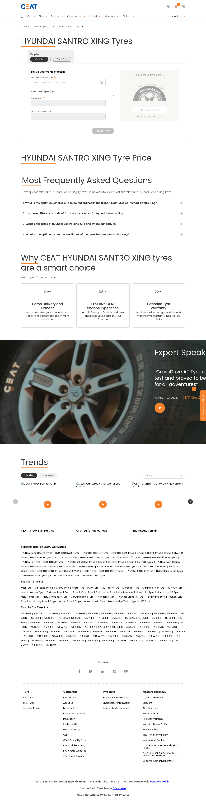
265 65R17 (139, 631)
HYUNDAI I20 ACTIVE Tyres (81, 562)
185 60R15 (130, 618)
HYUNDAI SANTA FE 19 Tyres (64, 575)
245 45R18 (69, 631)
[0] (175, 6)
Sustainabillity (71, 724)
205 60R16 (117, 622)
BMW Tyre (92, 587)
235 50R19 (168, 636)
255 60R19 (106, 640)
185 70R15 (113, 636)
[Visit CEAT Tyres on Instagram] (114, 671)
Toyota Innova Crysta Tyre (90, 601)
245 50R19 (35, 640)
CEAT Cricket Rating (74, 745)
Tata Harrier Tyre (105, 592)
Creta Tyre (78, 587)
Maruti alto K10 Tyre (168, 592)
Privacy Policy (150, 729)
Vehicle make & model (43, 77)
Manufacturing (71, 729)
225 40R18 (179, 631)
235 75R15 (26, 631)
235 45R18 (154, 636)
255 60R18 (92, 640)
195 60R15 (48, 622)
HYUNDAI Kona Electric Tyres (36, 553)
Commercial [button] (74, 16)
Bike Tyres (28, 703)
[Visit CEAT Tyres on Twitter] (91, 671)
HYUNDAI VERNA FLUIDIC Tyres (80, 571)
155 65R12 (93, 613)
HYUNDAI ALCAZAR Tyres (140, 571)
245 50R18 (42, 636)
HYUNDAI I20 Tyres (53, 562)
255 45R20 (78, 640)
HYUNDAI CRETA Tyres (149, 553)
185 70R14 (170, 618)
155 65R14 (119, 613)
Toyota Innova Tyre (61, 601)
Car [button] (29, 16)
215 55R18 (166, 631)
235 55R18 (117, 627)
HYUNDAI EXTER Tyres (35, 575)
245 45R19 (57, 636)
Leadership (69, 708)
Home (24, 26)
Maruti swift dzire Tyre (55, 596)
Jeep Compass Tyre (32, 592)
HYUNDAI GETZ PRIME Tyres (94, 557)
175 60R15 (49, 618)
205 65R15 (131, 622)
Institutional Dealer (153, 740)
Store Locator (150, 713)
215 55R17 (158, 622)
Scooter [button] (55, 16)
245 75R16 (83, 631)
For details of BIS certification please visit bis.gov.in (160, 754)
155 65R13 (106, 613)
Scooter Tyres (31, 708)
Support (147, 703)
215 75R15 (48, 627)
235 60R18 (145, 627)
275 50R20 (165, 640)
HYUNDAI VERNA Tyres (49, 571)
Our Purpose (70, 697)
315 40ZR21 (51, 645)
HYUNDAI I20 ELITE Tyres (111, 562)
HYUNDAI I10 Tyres (30, 562)
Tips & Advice (150, 708)
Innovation (69, 718)
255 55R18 (97, 631)
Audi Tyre (26, 587)
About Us (68, 703)
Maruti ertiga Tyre (118, 601)
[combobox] (164, 475)
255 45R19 (63, 640)
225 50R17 (76, 627)
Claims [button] (127, 16)
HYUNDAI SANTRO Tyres (140, 562)
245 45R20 (99, 636)
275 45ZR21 (150, 640)
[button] (183, 6)
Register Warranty (153, 718)
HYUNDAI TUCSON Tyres (153, 566)
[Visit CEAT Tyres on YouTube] (125, 671)
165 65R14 (172, 613)
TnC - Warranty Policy (155, 734)
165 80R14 (36, 618)
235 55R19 (131, 627)
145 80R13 (80, 613)
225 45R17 (62, 627)
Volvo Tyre (87, 592)
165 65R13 (159, 613)
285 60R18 (37, 645)
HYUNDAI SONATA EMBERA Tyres (76, 566)
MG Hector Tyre (110, 587)
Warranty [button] (110, 16)
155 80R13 (146, 613)
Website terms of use (155, 724)
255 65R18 (111, 631)
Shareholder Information (117, 703)
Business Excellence (74, 713)
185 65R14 (143, 618)
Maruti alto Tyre (145, 592)
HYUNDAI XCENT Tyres (111, 571)
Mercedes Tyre (130, 587)
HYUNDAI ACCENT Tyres (95, 553)
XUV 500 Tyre (61, 587)
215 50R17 (140, 636)
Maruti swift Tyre (30, 596)
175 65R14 (63, 618)
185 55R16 (116, 618)
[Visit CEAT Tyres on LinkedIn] (102, 671)
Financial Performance (115, 697)
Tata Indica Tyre (155, 596)
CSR (65, 734)
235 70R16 (172, 627)
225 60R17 (103, 627)
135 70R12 (26, 613)
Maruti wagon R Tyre (82, 596)
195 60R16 (62, 622)
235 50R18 (28, 636)
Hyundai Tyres (49, 26)
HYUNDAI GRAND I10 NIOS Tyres (160, 557)
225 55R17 (89, 627)
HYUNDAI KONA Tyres (94, 575)
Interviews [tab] (48, 475)
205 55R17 (127, 636)
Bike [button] (41, 16)
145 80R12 (66, 613)
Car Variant (38, 98)
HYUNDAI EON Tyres (41, 557)
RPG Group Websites (74, 750)
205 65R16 (145, 622)
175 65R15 (76, 618)
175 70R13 (89, 618)
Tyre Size (62, 59)
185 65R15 (156, 618)
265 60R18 (124, 631)
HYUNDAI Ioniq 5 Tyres (67, 553)
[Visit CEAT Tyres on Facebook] (79, 671)
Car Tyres (34, 26)
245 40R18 (40, 631)
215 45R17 (153, 631)
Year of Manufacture (41, 111)
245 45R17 (54, 631)
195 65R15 (75, 622)
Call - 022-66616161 (153, 697)
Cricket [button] (93, 16)
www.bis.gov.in (159, 781)
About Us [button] (176, 16)
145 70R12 (39, 613)
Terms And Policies (73, 756)
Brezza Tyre (71, 592)
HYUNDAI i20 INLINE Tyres (169, 571)
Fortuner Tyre (54, 592)
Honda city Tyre (38, 601)
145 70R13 (53, 613)
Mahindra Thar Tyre (153, 587)
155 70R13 (133, 613)
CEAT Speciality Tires (74, 740)
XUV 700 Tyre (175, 587)
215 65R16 (35, 627)
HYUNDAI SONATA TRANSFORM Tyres (117, 566)
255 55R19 (85, 636)
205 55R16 (103, 622)
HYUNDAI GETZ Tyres (66, 557)
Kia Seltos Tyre (43, 587)
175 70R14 (103, 618)
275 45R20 (135, 640)
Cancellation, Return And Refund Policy (161, 746)
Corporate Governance (116, 708)
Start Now (103, 131)
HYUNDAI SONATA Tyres (43, 566)
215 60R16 (172, 622)
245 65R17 (49, 640)
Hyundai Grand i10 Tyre (130, 596)
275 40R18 (120, 640)
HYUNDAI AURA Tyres (123, 553)
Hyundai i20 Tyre (140, 601)
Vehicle (39, 59)
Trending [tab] (29, 475)
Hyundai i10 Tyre (106, 596)
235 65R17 (159, 627)
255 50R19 (71, 636)
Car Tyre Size (125, 592)
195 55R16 (35, 622)
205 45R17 (89, 622)
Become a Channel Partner (158, 760)
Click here (119, 788)
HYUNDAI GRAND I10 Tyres (126, 557)
